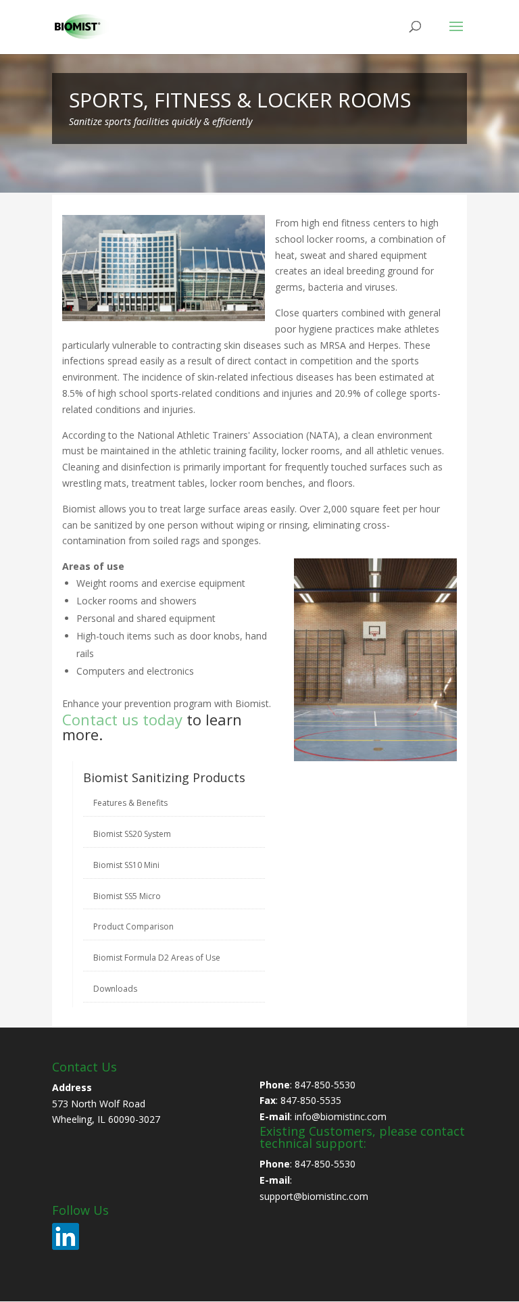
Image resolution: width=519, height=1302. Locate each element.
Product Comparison (133, 926)
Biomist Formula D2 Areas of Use (156, 957)
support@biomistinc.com (314, 1196)
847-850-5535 (310, 1100)
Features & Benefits (130, 803)
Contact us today (122, 719)
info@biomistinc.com (341, 1116)
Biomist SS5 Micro (127, 896)
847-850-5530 (325, 1084)
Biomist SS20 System (132, 834)
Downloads (115, 988)
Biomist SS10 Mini (126, 865)
